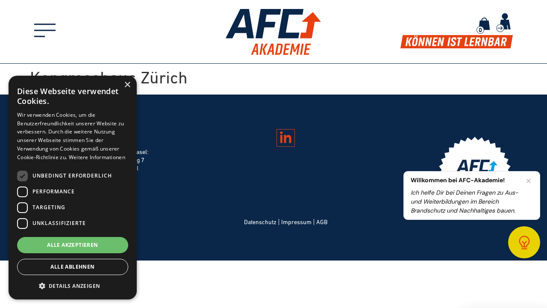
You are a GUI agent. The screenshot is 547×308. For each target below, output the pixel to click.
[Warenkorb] (484, 24)
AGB (321, 222)
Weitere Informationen (97, 157)
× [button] (127, 85)
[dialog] (73, 187)
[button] (72, 286)
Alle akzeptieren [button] (72, 245)
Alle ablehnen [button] (72, 266)
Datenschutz (260, 222)
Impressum (296, 222)
